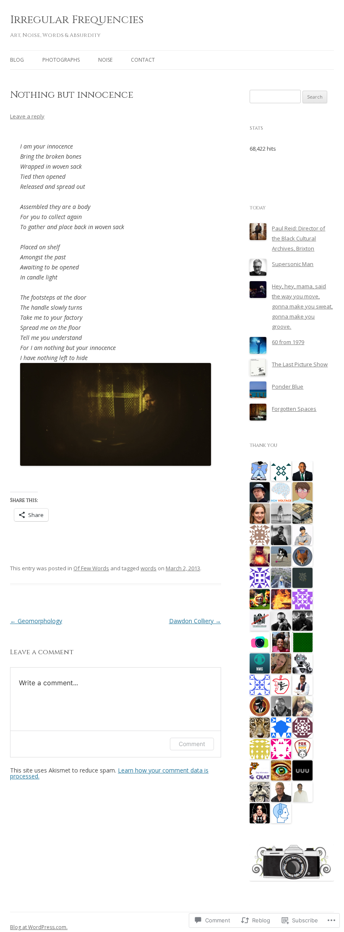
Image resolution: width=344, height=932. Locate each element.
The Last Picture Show (300, 364)
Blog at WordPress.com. (39, 927)
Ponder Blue (287, 386)
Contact (143, 59)
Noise (105, 59)
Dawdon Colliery (195, 621)
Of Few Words (91, 568)
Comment (192, 743)
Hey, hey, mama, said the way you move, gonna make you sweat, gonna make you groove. (302, 306)
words (148, 568)
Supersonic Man (292, 264)
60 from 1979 (288, 342)
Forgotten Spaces (294, 408)
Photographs (61, 59)
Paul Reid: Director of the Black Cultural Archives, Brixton (298, 238)
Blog (17, 59)
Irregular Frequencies (76, 20)
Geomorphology (36, 621)
